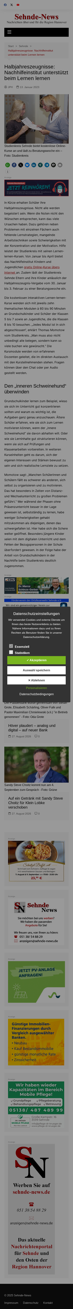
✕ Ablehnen (36, 680)
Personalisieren (36, 688)
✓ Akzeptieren (37, 660)
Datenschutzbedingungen (36, 694)
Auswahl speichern (36, 670)
